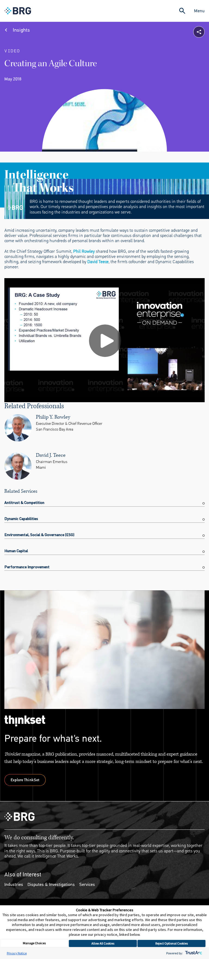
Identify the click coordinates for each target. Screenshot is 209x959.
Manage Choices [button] (34, 943)
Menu (199, 11)
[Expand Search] (182, 11)
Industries (13, 884)
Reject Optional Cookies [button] (171, 943)
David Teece (98, 261)
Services (87, 884)
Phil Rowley (84, 251)
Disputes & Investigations (51, 884)
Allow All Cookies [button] (102, 943)
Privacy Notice (17, 953)
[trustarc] (193, 953)
